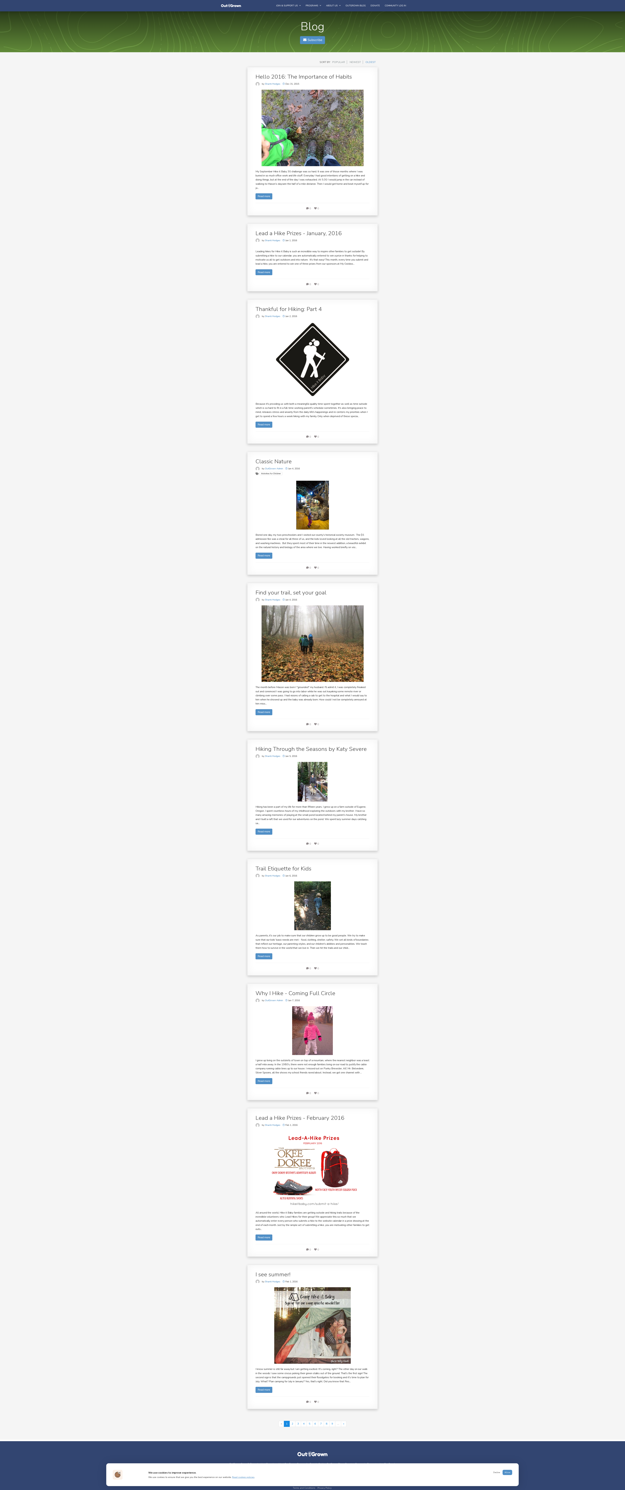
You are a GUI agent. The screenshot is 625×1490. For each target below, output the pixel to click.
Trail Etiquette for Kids (283, 868)
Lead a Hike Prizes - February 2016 (300, 1118)
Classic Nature (274, 461)
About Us (332, 5)
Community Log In (395, 5)
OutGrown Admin (274, 468)
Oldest (371, 62)
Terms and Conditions (304, 1488)
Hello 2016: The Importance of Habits (304, 77)
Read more (264, 196)
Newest (355, 62)
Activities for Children (271, 473)
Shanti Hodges (272, 83)
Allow (507, 1472)
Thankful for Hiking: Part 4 (289, 309)
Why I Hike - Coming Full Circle (295, 993)
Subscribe (314, 40)
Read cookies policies (243, 1477)
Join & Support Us (287, 5)
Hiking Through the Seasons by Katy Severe (311, 749)
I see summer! (273, 1274)
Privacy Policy (325, 1488)
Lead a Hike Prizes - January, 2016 (299, 233)
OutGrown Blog (356, 5)
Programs (312, 5)
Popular (338, 62)
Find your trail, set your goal (291, 592)
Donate (375, 5)
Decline (496, 1472)
